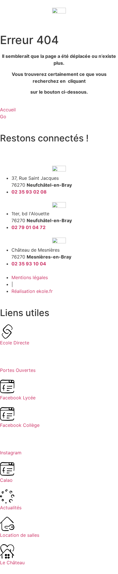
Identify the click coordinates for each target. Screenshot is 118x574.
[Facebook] (7, 150)
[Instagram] (23, 150)
